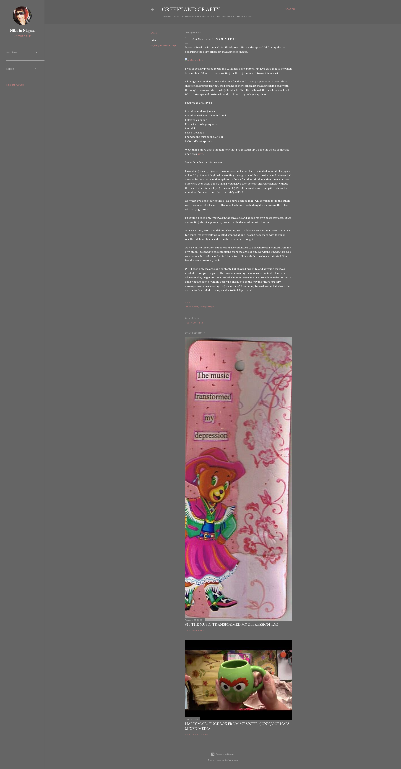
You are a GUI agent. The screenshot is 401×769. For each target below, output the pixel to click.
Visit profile (22, 36)
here (200, 153)
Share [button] (154, 32)
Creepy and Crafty (191, 9)
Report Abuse (15, 84)
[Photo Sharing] (195, 60)
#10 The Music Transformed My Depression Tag (231, 624)
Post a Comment (194, 323)
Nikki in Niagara (22, 30)
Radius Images (231, 760)
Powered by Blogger (225, 754)
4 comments (198, 630)
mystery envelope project (165, 45)
